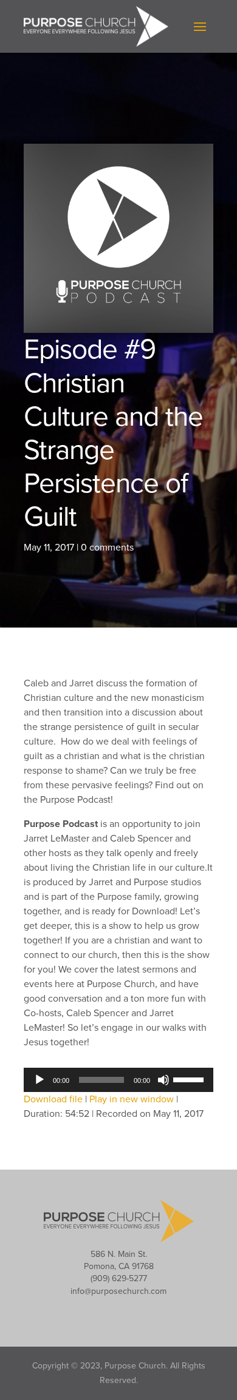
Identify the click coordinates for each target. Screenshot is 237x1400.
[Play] (39, 1080)
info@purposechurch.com (118, 1291)
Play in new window (131, 1099)
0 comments (107, 547)
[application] (118, 1080)
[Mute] (163, 1080)
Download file (53, 1099)
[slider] (190, 1079)
